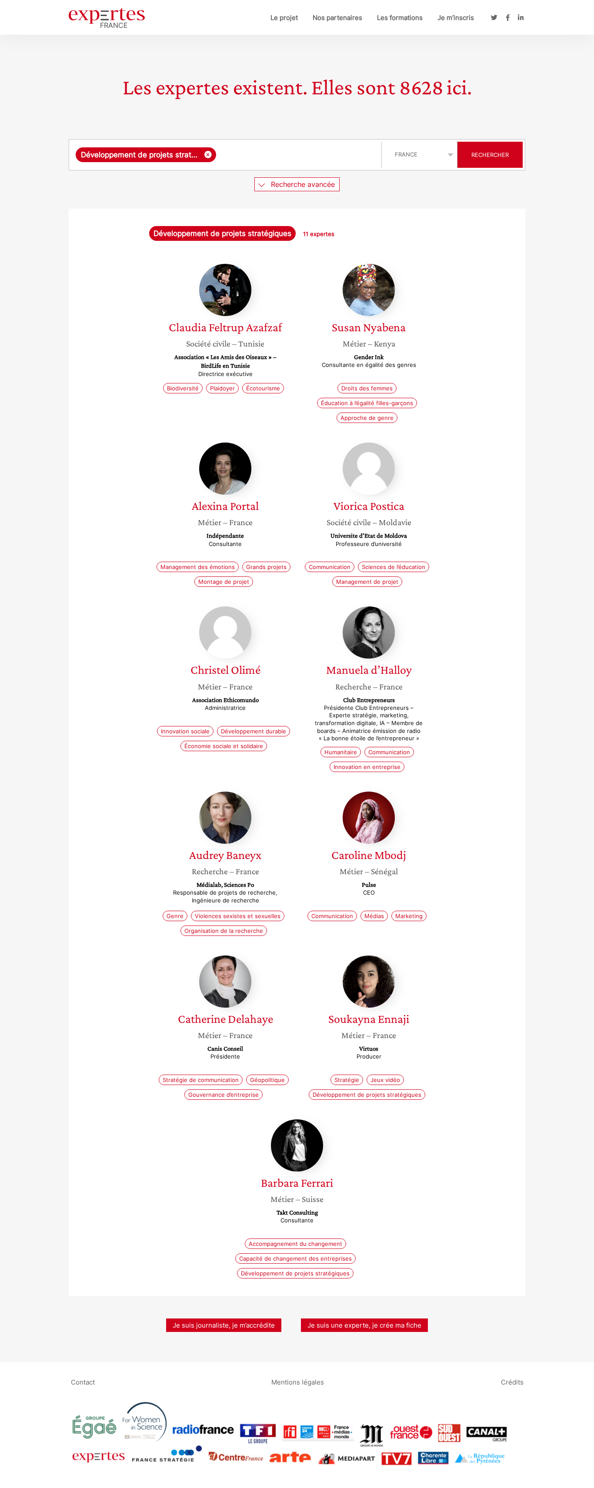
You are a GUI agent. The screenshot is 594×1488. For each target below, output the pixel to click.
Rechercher (490, 154)
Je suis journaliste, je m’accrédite (224, 1325)
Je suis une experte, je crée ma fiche (364, 1325)
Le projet (284, 17)
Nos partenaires (337, 17)
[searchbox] (297, 155)
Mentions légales (297, 1382)
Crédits (512, 1382)
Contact (83, 1382)
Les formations (400, 17)
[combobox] (226, 155)
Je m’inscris (455, 17)
